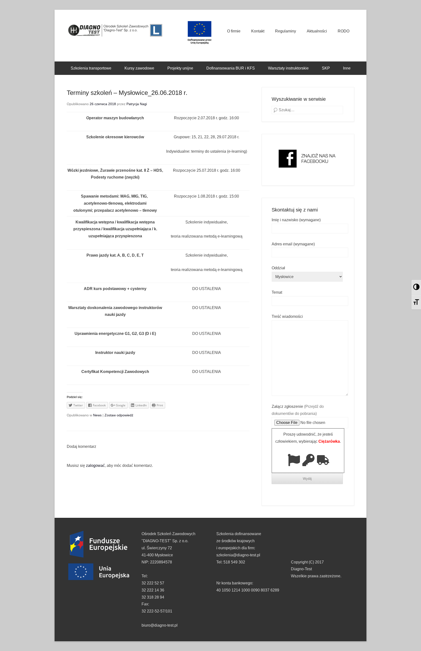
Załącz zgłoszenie (298, 410)
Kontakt (257, 31)
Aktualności (317, 31)
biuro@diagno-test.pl (160, 625)
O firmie (233, 31)
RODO (343, 31)
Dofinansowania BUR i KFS (230, 68)
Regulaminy (285, 31)
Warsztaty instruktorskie (288, 68)
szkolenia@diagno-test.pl (238, 555)
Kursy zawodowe (139, 68)
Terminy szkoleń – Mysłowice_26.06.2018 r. (127, 92)
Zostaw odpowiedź (119, 415)
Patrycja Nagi (136, 104)
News (97, 415)
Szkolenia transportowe (91, 68)
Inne (347, 68)
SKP (326, 68)
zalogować (95, 465)
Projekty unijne (180, 68)
